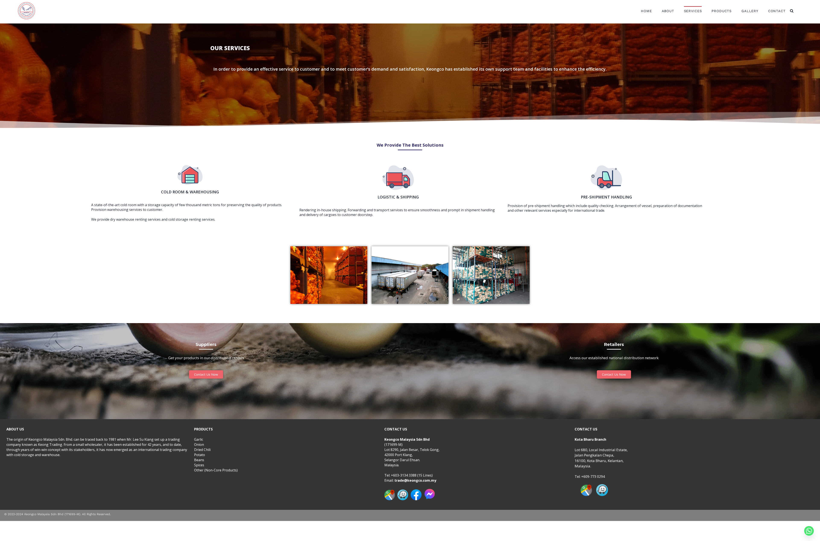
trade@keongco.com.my (415, 480)
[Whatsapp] (809, 531)
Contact (777, 11)
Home (646, 11)
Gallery (749, 11)
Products (722, 11)
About (668, 11)
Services (693, 11)
